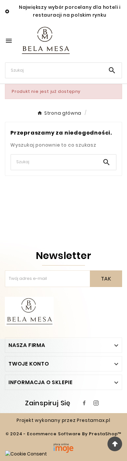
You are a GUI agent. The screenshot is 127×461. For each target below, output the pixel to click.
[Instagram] (96, 403)
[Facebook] (84, 403)
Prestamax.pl (93, 420)
